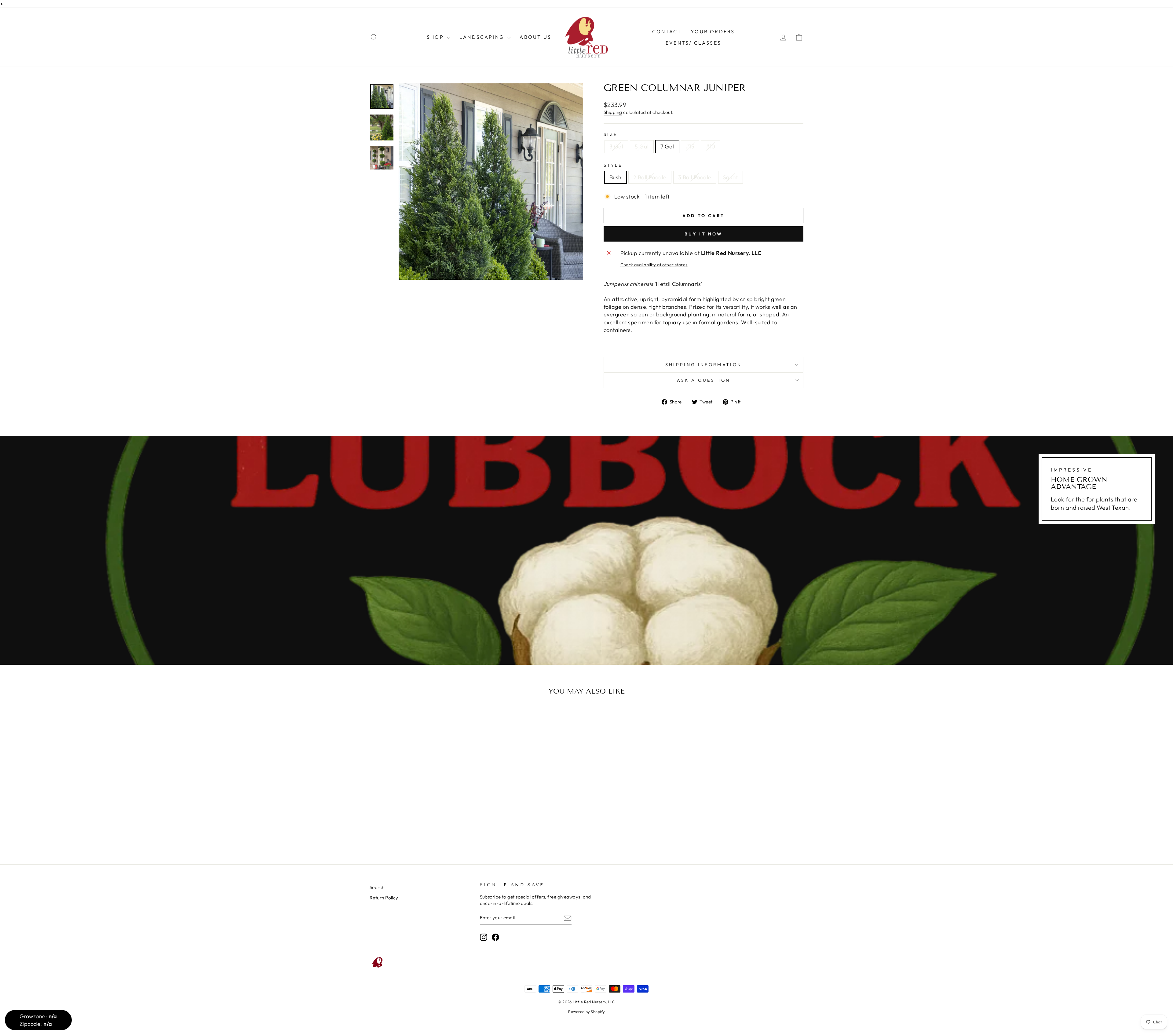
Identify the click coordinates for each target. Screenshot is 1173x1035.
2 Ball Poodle (650, 177)
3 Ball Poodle (694, 177)
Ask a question (703, 380)
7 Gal (667, 146)
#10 (710, 146)
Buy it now (704, 234)
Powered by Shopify (586, 1011)
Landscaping (482, 37)
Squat (730, 177)
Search (377, 887)
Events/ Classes (693, 43)
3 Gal (616, 146)
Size (610, 134)
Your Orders (713, 31)
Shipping (613, 112)
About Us (535, 37)
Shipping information (703, 364)
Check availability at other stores (654, 265)
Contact (667, 31)
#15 (690, 146)
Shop (436, 37)
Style (613, 165)
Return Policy (384, 898)
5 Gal (642, 146)
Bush (615, 177)
